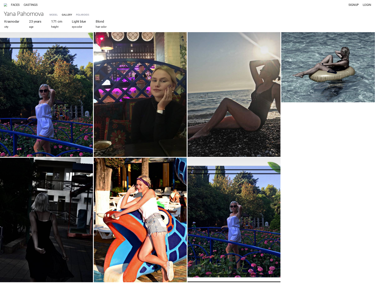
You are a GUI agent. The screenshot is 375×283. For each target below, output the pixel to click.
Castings (31, 5)
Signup (353, 5)
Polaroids (82, 14)
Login (367, 5)
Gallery (67, 14)
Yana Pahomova (24, 14)
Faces (15, 5)
